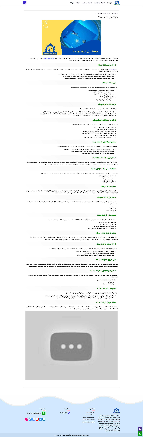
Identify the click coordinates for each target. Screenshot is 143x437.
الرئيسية (109, 3)
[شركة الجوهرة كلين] (117, 2)
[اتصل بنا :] (140, 429)
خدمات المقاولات (75, 3)
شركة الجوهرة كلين (49, 58)
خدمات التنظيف (100, 3)
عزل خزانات (112, 69)
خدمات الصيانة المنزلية (88, 419)
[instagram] (26, 419)
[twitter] (40, 419)
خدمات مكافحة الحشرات (88, 422)
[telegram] (30, 419)
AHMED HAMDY (59, 435)
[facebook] (43, 419)
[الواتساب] (140, 433)
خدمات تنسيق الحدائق (88, 417)
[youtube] (37, 419)
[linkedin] (33, 419)
